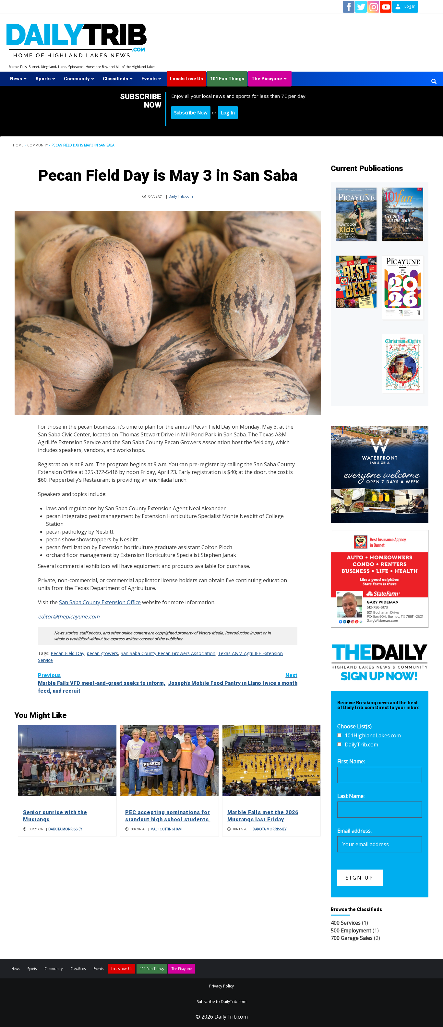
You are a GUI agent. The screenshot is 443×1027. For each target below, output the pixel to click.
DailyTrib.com (181, 196)
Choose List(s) (354, 726)
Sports (43, 78)
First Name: (351, 761)
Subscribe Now (191, 112)
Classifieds (115, 78)
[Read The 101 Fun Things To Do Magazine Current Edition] (403, 214)
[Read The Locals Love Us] (356, 281)
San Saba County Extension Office (100, 602)
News (16, 78)
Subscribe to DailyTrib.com (221, 1001)
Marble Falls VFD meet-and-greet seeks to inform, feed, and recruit (101, 683)
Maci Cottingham (166, 829)
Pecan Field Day (67, 653)
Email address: (354, 830)
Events (149, 78)
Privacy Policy (221, 986)
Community (77, 78)
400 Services (346, 922)
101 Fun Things (227, 78)
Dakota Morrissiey (65, 829)
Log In (228, 112)
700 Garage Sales (352, 937)
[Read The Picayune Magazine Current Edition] (356, 214)
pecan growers (102, 653)
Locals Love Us (186, 78)
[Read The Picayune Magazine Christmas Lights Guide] (403, 363)
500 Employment (351, 930)
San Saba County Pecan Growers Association (168, 653)
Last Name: (351, 796)
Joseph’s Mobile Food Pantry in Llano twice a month (232, 679)
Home (18, 145)
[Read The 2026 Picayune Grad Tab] (403, 287)
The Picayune (266, 78)
